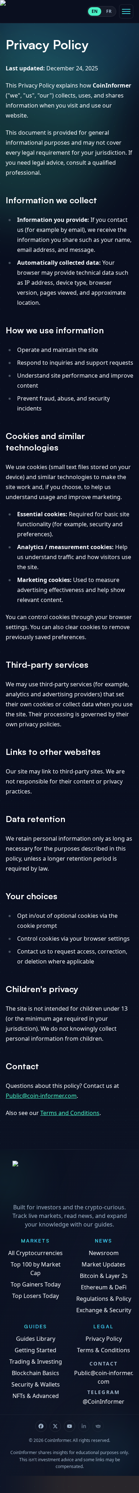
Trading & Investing (35, 1361)
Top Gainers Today (36, 1284)
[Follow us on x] (55, 1426)
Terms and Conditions (69, 1113)
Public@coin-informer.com (41, 1096)
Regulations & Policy (103, 1299)
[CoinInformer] (69, 1180)
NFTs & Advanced (35, 1396)
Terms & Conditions (103, 1350)
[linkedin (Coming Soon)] (83, 1426)
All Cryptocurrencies (35, 1253)
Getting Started (35, 1350)
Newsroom (104, 1253)
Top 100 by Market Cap (36, 1268)
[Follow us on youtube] (69, 1426)
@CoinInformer (103, 1401)
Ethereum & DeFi (104, 1287)
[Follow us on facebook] (41, 1426)
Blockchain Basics (35, 1373)
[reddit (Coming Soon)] (98, 1426)
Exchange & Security (103, 1310)
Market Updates (103, 1264)
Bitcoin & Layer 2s (104, 1276)
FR (109, 11)
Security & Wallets (35, 1384)
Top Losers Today (35, 1296)
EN (95, 11)
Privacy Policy (104, 1339)
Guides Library (35, 1339)
